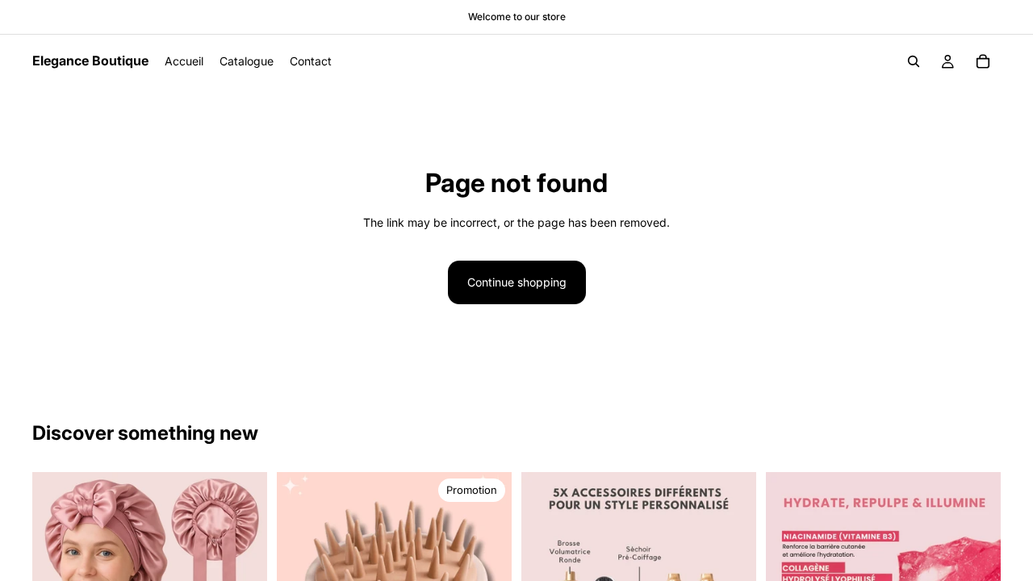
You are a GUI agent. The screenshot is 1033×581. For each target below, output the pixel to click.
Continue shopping (517, 282)
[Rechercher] (913, 61)
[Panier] (983, 61)
